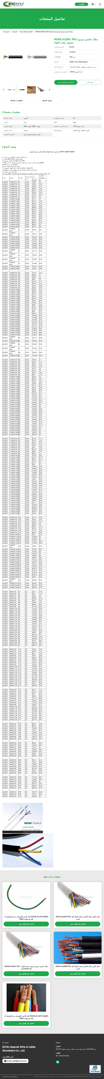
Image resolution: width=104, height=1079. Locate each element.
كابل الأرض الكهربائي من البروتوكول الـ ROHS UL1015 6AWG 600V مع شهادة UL (26, 918)
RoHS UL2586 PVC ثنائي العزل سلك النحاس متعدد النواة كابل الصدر (78, 967)
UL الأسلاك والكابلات (26, 32)
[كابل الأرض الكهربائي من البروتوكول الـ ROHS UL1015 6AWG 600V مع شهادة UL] (26, 898)
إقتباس (81, 4)
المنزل (7, 32)
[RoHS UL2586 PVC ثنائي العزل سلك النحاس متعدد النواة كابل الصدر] (78, 948)
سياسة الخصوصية (6, 1076)
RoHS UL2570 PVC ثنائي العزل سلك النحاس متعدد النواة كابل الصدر (78, 918)
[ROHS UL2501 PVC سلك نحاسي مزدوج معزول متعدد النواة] (26, 59)
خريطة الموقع (14, 1076)
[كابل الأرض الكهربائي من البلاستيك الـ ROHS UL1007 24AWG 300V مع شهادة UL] (26, 997)
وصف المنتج (47, 100)
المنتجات (14, 32)
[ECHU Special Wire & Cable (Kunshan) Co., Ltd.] (13, 4)
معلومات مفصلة (16, 100)
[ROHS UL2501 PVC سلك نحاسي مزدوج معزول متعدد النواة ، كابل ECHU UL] (26, 948)
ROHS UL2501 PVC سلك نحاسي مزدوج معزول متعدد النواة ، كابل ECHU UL (26, 967)
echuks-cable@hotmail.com (17, 1061)
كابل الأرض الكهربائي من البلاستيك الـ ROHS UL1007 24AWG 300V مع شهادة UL (26, 1017)
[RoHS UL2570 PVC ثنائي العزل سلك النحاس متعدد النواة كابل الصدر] (77, 898)
